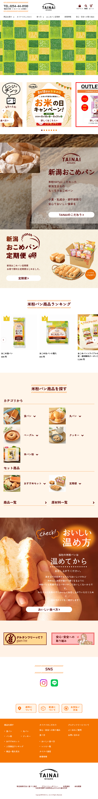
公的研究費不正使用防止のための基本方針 (51, 788)
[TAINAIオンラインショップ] (49, 7)
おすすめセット (13, 741)
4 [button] (49, 130)
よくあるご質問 (75, 730)
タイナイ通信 (45, 751)
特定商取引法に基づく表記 (27, 786)
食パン (9, 731)
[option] (49, 104)
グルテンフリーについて (78, 724)
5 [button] (51, 130)
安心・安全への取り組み (85, 17)
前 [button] (3, 110)
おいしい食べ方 (48, 741)
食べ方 (39, 17)
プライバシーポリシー (50, 786)
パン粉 (9, 736)
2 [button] (44, 130)
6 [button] (53, 130)
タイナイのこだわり (24, 17)
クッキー (27, 736)
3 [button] (46, 130)
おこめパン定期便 (53, 17)
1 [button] (41, 130)
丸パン (26, 731)
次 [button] (94, 110)
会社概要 (78, 786)
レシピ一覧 (46, 746)
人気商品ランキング (14, 746)
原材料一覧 (59, 502)
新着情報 (68, 17)
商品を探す (8, 17)
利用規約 (66, 786)
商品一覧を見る (13, 751)
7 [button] (56, 130)
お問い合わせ (74, 735)
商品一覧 (10, 502)
